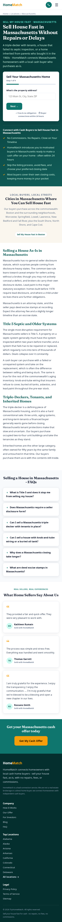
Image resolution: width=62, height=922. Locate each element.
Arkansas (7, 853)
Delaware (8, 872)
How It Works (9, 807)
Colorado (7, 862)
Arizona (7, 848)
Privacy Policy (10, 889)
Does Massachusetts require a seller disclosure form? (29, 509)
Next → (14, 106)
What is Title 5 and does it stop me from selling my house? (28, 494)
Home (12, 5)
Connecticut (9, 867)
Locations (15, 13)
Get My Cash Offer (31, 741)
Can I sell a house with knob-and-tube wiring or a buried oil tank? (30, 539)
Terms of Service (11, 893)
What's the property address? (21, 90)
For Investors (9, 817)
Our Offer (8, 812)
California (8, 857)
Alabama (7, 838)
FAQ (5, 826)
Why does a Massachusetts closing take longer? (28, 554)
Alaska (6, 843)
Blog (5, 821)
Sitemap (7, 898)
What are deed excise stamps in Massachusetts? (27, 569)
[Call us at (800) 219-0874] (49, 5)
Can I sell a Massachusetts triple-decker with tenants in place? (27, 524)
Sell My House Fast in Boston (31, 234)
